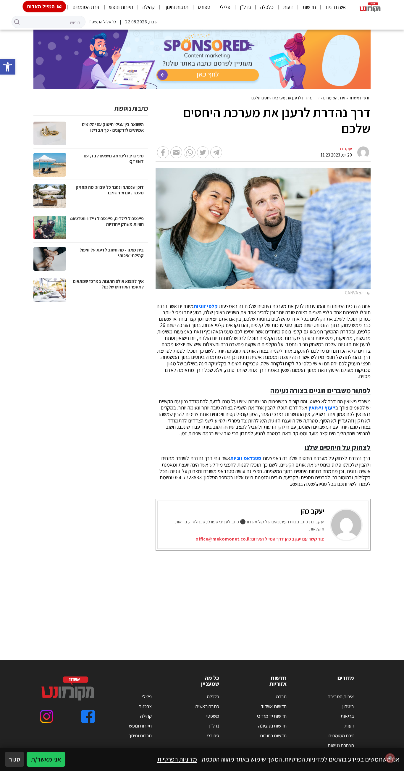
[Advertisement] (202, 598)
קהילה (149, 7)
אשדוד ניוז (335, 7)
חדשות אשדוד (360, 98)
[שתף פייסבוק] (163, 152)
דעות (288, 7)
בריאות (347, 716)
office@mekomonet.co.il (222, 539)
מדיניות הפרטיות (177, 759)
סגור (14, 759)
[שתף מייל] (176, 152)
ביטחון (348, 706)
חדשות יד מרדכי (272, 716)
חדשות (309, 7)
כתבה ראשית (207, 706)
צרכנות (145, 706)
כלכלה (267, 7)
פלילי (225, 7)
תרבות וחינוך (176, 7)
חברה (281, 696)
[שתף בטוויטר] (203, 152)
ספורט (204, 7)
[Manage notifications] (390, 758)
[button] (7, 67)
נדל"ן (245, 7)
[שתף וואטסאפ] (189, 152)
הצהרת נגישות (341, 745)
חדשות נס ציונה (272, 725)
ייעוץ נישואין (321, 407)
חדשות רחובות (273, 735)
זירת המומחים (86, 7)
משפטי (212, 716)
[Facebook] (88, 716)
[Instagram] (46, 716)
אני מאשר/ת (46, 759)
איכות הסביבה (341, 696)
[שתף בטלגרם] (216, 152)
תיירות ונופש (121, 7)
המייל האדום (41, 6)
